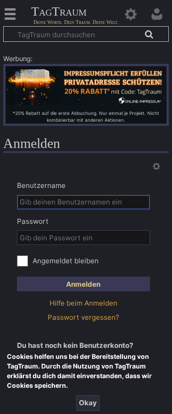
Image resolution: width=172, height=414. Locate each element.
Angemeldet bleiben (66, 260)
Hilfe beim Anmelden (83, 303)
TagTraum (59, 11)
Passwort (33, 221)
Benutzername (41, 185)
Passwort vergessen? (83, 317)
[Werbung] (86, 85)
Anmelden (83, 284)
